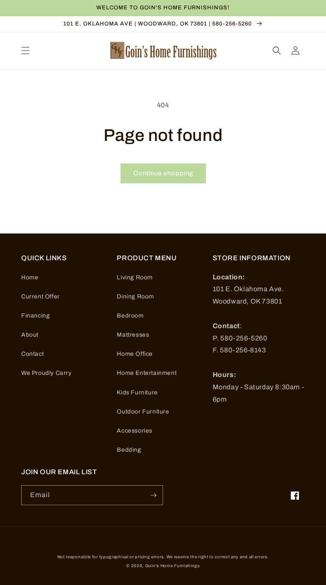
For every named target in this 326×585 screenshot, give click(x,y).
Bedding (129, 450)
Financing (35, 315)
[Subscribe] (153, 495)
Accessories (134, 431)
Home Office (135, 354)
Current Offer (40, 296)
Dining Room (135, 296)
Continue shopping (163, 173)
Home (29, 277)
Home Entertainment (147, 373)
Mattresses (133, 335)
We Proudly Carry (46, 373)
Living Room (135, 277)
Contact (32, 354)
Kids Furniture (137, 392)
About (30, 335)
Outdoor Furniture (143, 411)
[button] (25, 50)
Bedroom (130, 315)
